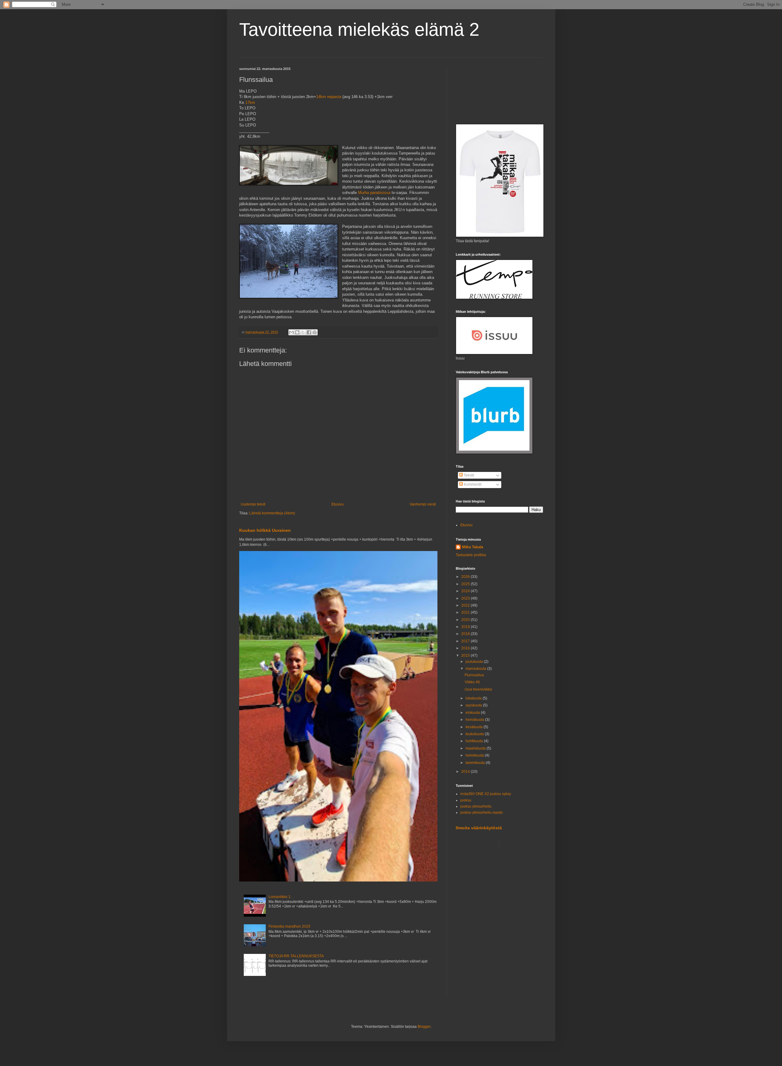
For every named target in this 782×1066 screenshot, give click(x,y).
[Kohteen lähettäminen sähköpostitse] (291, 332)
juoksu (465, 800)
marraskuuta (476, 668)
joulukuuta (475, 661)
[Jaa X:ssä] (303, 332)
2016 (466, 648)
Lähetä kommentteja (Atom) (272, 513)
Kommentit (472, 484)
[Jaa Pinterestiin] (315, 332)
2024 (466, 591)
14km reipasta (328, 96)
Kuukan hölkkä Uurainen (265, 530)
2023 (466, 598)
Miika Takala (472, 547)
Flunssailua (474, 675)
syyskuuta (474, 705)
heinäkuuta (475, 719)
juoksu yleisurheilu (475, 806)
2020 (466, 620)
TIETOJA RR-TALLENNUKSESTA (296, 956)
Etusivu (337, 504)
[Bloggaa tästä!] (297, 332)
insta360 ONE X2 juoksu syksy (485, 794)
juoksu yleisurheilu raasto (481, 812)
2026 (466, 577)
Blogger (424, 1026)
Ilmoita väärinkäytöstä (479, 827)
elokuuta (473, 712)
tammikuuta (476, 763)
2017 (466, 641)
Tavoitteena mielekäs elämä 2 (359, 29)
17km (250, 102)
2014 (466, 771)
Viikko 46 (472, 682)
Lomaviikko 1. (280, 897)
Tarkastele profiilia (471, 555)
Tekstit (468, 475)
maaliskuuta (476, 748)
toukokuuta (475, 734)
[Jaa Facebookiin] (309, 332)
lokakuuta (474, 698)
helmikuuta (475, 755)
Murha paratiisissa (374, 192)
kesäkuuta (475, 727)
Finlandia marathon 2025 (289, 926)
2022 (466, 605)
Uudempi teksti (253, 504)
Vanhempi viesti (423, 504)
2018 (466, 634)
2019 (466, 627)
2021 (466, 612)
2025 (466, 584)
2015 (466, 655)
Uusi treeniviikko (478, 689)
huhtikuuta (475, 741)
